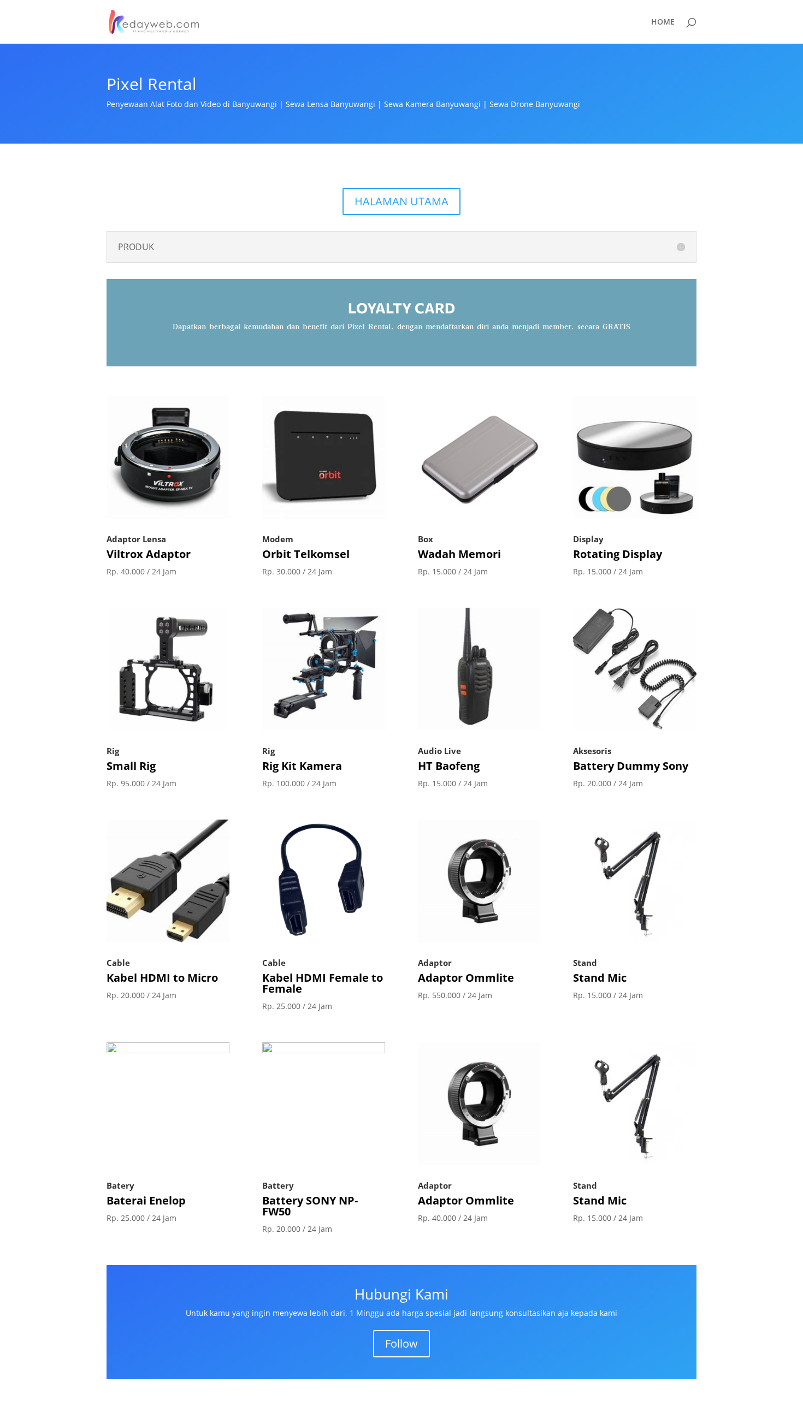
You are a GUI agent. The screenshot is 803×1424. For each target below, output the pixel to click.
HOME (663, 22)
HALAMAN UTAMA (401, 201)
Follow (401, 1343)
